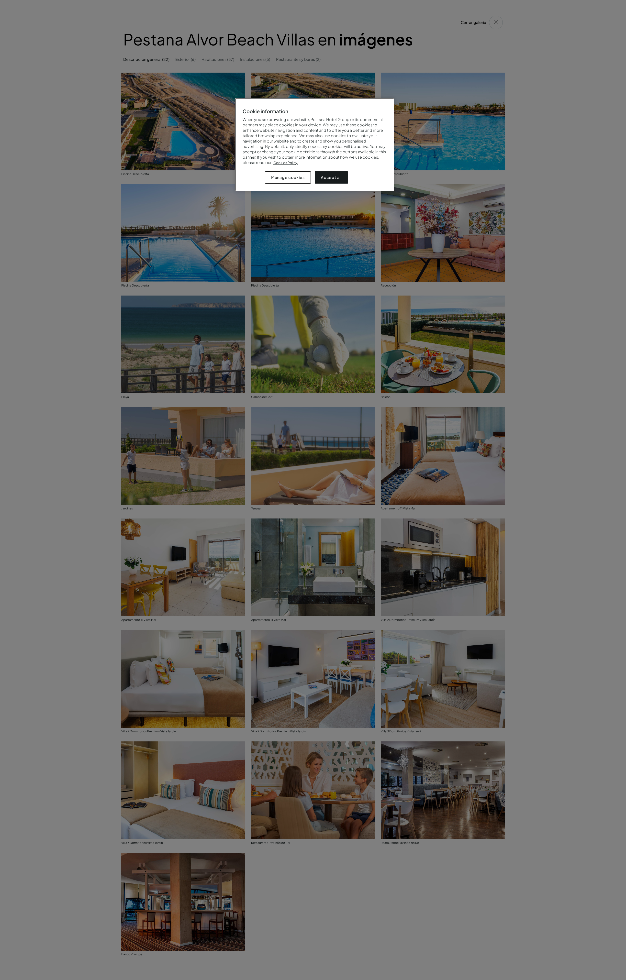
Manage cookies (288, 177)
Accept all (331, 177)
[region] (314, 144)
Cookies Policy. (285, 162)
